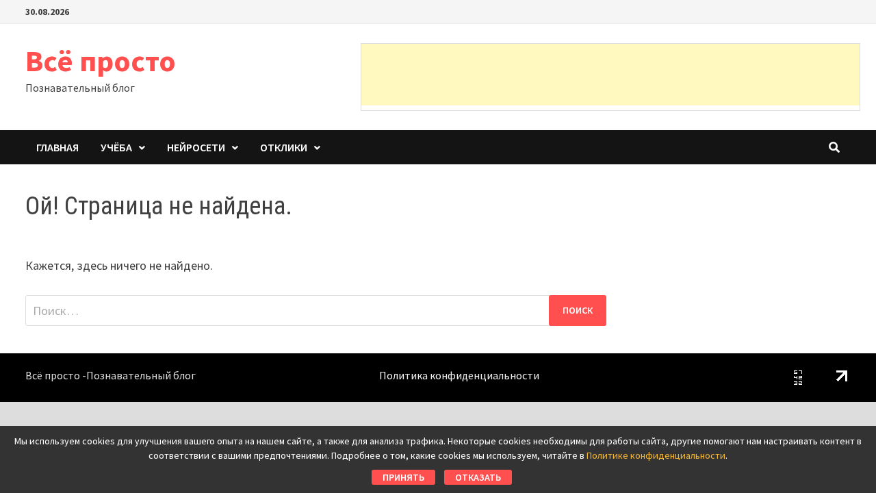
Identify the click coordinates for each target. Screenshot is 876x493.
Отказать (478, 477)
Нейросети (196, 147)
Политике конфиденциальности (656, 455)
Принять (403, 477)
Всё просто (100, 60)
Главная (57, 147)
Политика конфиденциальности (459, 375)
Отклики (283, 147)
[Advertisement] (610, 74)
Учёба (116, 147)
